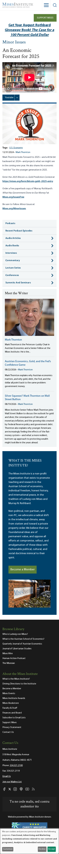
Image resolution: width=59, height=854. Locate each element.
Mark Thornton (23, 152)
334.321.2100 (16, 765)
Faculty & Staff (9, 708)
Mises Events (8, 693)
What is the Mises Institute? (16, 679)
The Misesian (8, 663)
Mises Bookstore (10, 703)
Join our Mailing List (12, 782)
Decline (42, 849)
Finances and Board (12, 713)
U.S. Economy (16, 148)
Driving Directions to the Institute (19, 684)
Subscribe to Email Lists (14, 717)
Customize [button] (8, 849)
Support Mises (45, 18)
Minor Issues (14, 42)
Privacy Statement (11, 727)
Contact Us (8, 732)
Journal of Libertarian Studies (16, 648)
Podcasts (10, 223)
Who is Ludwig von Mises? (15, 634)
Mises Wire (7, 653)
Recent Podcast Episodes (18, 231)
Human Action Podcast (14, 658)
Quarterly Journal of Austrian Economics (22, 644)
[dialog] (29, 841)
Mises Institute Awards (13, 698)
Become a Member (22, 569)
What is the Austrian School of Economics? (23, 639)
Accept (51, 849)
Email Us (6, 776)
